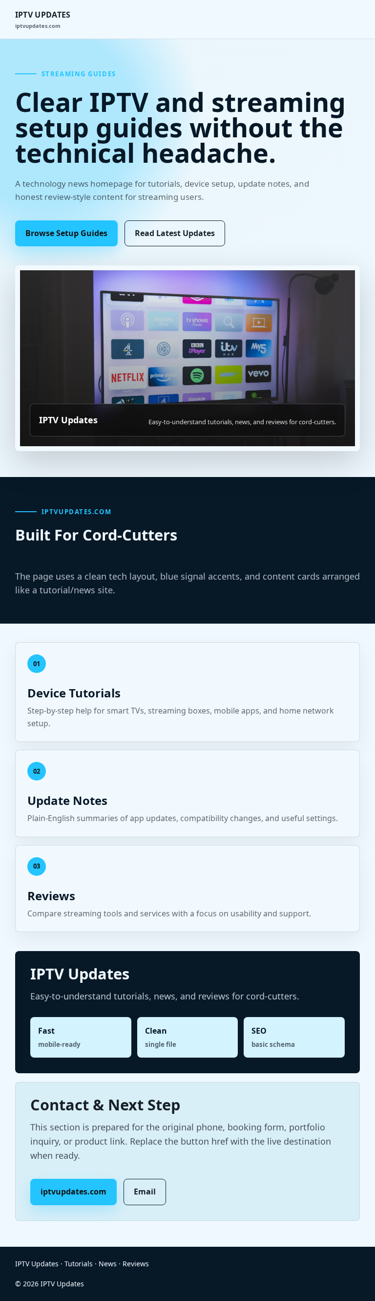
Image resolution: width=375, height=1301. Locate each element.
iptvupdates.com (73, 1191)
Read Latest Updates (175, 233)
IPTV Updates (43, 19)
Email (145, 1191)
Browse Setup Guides (66, 233)
